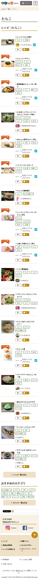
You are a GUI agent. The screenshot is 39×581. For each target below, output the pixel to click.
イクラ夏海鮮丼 (22, 269)
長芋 (26, 142)
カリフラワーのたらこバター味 (27, 376)
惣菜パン (34, 168)
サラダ (34, 405)
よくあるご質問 (26, 559)
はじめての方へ (26, 545)
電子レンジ (34, 89)
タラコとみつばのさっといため (27, 451)
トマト (34, 272)
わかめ (18, 142)
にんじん (26, 246)
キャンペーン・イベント (29, 550)
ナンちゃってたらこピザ (26, 427)
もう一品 (18, 408)
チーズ (18, 168)
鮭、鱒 (26, 168)
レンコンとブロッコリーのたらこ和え (27, 213)
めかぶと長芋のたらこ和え (27, 139)
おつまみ (34, 303)
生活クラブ (21, 570)
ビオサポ (18, 355)
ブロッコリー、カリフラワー (23, 117)
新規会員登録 (7, 545)
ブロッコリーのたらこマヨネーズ (27, 295)
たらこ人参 (21, 349)
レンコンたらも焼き (24, 37)
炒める (34, 352)
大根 (19, 246)
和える (18, 93)
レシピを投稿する (9, 549)
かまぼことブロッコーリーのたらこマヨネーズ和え (27, 113)
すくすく (18, 171)
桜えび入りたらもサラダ (26, 402)
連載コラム (25, 541)
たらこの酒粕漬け (23, 191)
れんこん (18, 217)
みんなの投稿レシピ (28, 193)
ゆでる (18, 383)
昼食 (26, 65)
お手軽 (26, 40)
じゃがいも (18, 89)
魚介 (9, 9)
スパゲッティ (19, 61)
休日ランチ (18, 65)
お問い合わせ (7, 564)
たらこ (18, 40)
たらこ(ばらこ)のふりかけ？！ (25, 323)
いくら (18, 272)
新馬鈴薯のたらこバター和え (27, 85)
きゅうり (18, 275)
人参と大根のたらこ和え (26, 243)
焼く (26, 430)
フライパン (26, 327)
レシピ (5, 541)
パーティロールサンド (25, 165)
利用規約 (6, 559)
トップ (3, 9)
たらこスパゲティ (23, 58)
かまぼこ (26, 121)
